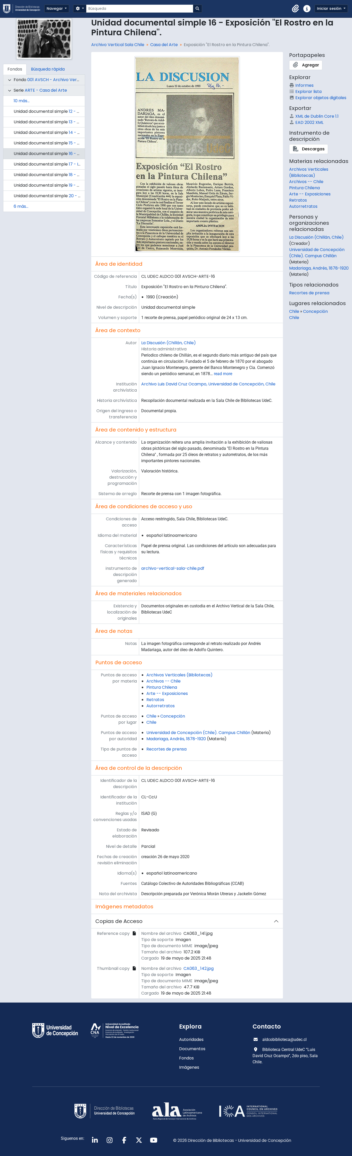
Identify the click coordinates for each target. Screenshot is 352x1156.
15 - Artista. (80, 143)
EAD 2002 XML (309, 122)
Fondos (186, 1058)
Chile (151, 716)
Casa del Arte (164, 45)
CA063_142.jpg (198, 968)
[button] (295, 8)
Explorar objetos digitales (320, 98)
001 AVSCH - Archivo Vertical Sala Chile (66, 80)
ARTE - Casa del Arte (46, 90)
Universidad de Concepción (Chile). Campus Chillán (198, 733)
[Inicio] (23, 8)
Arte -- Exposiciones (167, 693)
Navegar (55, 8)
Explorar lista (308, 91)
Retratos (155, 700)
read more (223, 373)
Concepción (172, 716)
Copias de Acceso (119, 921)
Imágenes (189, 1067)
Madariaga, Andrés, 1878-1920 (176, 739)
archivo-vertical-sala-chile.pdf (172, 568)
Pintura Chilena (161, 687)
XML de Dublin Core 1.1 (317, 116)
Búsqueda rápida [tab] (48, 69)
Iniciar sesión (329, 8)
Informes (304, 85)
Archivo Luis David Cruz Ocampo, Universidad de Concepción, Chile (208, 384)
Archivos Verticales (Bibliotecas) (179, 675)
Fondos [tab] (14, 69)
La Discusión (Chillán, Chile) (168, 343)
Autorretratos (160, 706)
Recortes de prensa (166, 749)
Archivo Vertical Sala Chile (117, 45)
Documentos (192, 1049)
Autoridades (191, 1039)
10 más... (22, 101)
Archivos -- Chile (163, 681)
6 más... (21, 206)
